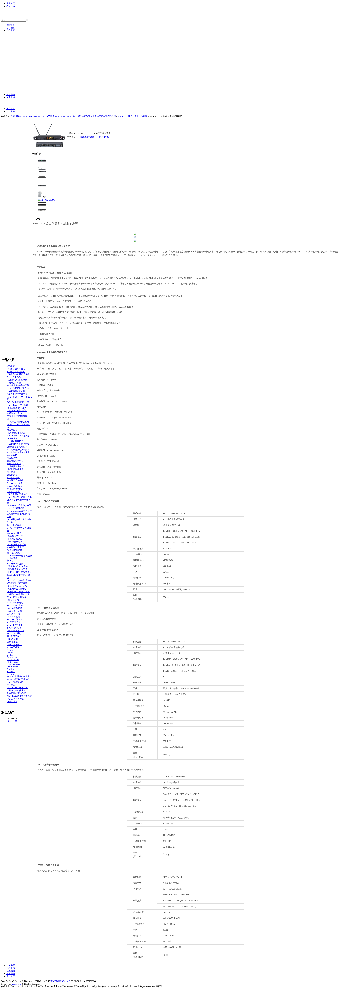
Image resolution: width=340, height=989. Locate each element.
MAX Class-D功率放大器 (18, 436)
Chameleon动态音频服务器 (19, 505)
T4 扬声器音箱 (13, 477)
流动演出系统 (13, 491)
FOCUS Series (13, 659)
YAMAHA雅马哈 (21, 59)
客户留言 (10, 108)
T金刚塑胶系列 (14, 463)
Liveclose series (13, 664)
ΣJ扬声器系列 (13, 430)
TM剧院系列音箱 (15, 461)
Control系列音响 (14, 611)
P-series (10, 650)
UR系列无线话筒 (15, 542)
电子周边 (11, 472)
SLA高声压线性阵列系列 (18, 450)
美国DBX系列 (19, 71)
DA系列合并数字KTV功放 (19, 594)
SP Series (11, 671)
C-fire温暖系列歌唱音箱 (18, 402)
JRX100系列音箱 (14, 608)
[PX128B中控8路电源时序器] (42, 180)
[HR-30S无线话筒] (46, 200)
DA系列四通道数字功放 (18, 444)
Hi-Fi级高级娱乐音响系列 (18, 385)
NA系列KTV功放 (15, 564)
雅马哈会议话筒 (14, 628)
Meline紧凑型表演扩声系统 (19, 511)
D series (10, 669)
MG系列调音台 (14, 622)
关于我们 (10, 97)
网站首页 (10, 25)
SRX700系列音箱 (15, 605)
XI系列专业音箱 (14, 413)
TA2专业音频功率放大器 (18, 452)
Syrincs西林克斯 (21, 77)
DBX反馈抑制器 (14, 644)
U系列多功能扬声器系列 (18, 374)
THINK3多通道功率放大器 (19, 676)
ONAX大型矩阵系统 (16, 433)
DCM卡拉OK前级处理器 (18, 591)
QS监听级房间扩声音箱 (18, 388)
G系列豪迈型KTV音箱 (17, 566)
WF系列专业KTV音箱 (17, 583)
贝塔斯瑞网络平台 (15, 469)
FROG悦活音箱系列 (16, 508)
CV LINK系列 (13, 617)
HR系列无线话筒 (15, 536)
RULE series (12, 667)
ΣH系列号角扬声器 (15, 466)
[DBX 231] (42, 205)
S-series (10, 655)
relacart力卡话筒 (21, 42)
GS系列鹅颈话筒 (14, 550)
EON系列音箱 (13, 614)
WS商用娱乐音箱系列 (17, 410)
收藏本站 (10, 6)
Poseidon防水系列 (15, 483)
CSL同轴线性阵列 (15, 441)
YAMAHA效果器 (15, 625)
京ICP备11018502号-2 (60, 981)
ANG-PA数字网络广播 (24, 83)
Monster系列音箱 (14, 486)
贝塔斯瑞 (17, 36)
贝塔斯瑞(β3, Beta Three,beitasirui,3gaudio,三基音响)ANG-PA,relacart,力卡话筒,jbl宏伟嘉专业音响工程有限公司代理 (63, 116)
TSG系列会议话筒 (15, 547)
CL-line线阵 (12, 438)
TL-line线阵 (12, 455)
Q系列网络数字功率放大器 (19, 497)
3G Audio (17, 47)
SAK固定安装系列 (15, 480)
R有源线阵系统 (14, 383)
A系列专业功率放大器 (17, 394)
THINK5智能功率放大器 (18, 679)
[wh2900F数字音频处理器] (42, 213)
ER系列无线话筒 (14, 539)
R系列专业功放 (14, 377)
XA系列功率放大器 (16, 391)
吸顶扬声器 (12, 475)
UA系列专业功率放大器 (18, 380)
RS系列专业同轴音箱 (16, 589)
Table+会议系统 (14, 525)
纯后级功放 (12, 701)
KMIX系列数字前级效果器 (19, 572)
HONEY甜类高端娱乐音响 (19, 580)
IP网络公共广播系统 (16, 690)
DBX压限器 (12, 642)
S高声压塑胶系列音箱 (17, 447)
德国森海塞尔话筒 (22, 65)
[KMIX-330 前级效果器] (42, 189)
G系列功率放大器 (15, 682)
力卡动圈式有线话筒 (16, 544)
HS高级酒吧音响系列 (17, 408)
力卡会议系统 (141, 116)
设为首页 (10, 3)
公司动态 (10, 28)
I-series (10, 652)
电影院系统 (12, 458)
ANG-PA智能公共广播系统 (27, 89)
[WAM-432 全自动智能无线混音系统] (42, 172)
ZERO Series (12, 662)
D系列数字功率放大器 (17, 494)
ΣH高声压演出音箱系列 (18, 422)
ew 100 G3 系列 (14, 633)
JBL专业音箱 (19, 53)
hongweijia (16, 984)
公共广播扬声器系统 (16, 693)
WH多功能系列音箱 (16, 369)
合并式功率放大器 (15, 699)
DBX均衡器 (12, 639)
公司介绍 (17, 103)
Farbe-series (12, 657)
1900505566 (12, 721)
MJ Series (11, 674)
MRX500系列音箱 (15, 603)
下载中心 (10, 111)
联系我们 (10, 94)
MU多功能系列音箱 (16, 371)
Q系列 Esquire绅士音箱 (17, 405)
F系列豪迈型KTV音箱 (17, 569)
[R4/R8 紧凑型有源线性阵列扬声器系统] (42, 198)
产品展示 (10, 30)
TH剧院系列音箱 (14, 489)
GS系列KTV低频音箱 (17, 586)
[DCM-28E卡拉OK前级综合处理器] (42, 165)
